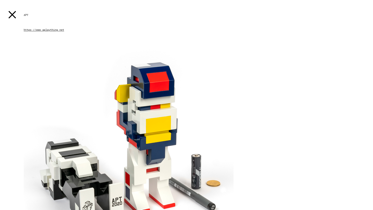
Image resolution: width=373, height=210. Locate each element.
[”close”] (12, 15)
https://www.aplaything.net (44, 30)
